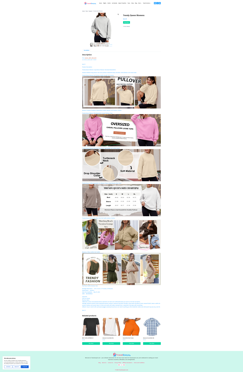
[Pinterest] (160, 3)
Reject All (17, 366)
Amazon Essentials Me (108, 338)
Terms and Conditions (139, 362)
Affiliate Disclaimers (127, 362)
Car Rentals (114, 3)
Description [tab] (86, 50)
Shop (132, 3)
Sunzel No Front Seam (128, 338)
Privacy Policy (117, 362)
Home (100, 3)
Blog (136, 3)
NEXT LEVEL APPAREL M (87, 338)
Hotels (109, 3)
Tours (129, 3)
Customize (8, 366)
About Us (104, 362)
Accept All (25, 366)
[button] (118, 14)
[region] (16, 362)
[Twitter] (157, 3)
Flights (104, 3)
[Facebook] (155, 3)
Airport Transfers (122, 3)
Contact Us (110, 362)
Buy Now (126, 22)
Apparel (128, 26)
